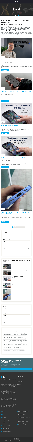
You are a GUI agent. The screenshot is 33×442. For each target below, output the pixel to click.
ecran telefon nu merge (17, 343)
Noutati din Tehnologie (6, 239)
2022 (4, 313)
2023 (5, 315)
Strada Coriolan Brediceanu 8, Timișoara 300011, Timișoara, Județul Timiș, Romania (24, 379)
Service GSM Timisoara (5, 426)
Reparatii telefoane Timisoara (7, 243)
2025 (4, 320)
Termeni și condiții (5, 419)
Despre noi (3, 411)
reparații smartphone (15, 340)
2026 (4, 322)
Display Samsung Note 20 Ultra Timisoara (24, 424)
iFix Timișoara (24, 333)
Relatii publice (5, 241)
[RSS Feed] (18, 439)
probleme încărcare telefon (8, 347)
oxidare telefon (16, 334)
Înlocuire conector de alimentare (23, 421)
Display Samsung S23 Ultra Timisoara (24, 423)
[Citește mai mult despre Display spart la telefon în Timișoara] (16, 113)
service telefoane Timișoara (21, 331)
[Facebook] (14, 439)
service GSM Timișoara (23, 334)
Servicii (3, 412)
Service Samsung (6, 250)
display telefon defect (7, 340)
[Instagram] (16, 439)
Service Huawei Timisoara (6, 428)
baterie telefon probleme (7, 351)
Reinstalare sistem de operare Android (24, 417)
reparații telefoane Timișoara (8, 333)
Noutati (3, 414)
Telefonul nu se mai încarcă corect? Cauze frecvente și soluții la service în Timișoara (16, 213)
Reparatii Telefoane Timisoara (6, 420)
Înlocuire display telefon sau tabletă (23, 411)
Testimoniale (4, 417)
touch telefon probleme (18, 344)
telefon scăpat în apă (7, 331)
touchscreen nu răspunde (8, 341)
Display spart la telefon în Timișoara (9, 125)
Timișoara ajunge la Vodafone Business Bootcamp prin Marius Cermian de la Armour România (16, 60)
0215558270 (20, 384)
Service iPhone (5, 246)
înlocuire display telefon (25, 341)
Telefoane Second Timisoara (7, 253)
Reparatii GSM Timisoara (6, 425)
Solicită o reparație (16, 369)
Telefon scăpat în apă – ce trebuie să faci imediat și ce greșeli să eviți (16, 92)
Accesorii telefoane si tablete (7, 234)
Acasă (15, 15)
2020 (4, 311)
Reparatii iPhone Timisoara (6, 422)
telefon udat (14, 331)
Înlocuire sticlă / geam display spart (23, 412)
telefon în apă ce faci (17, 333)
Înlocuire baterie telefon (22, 414)
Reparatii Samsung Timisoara (6, 423)
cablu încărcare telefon (22, 350)
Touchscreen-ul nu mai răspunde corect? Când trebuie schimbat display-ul (14, 158)
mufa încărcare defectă (7, 350)
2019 (4, 308)
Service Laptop (5, 248)
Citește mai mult (5, 70)
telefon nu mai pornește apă (8, 334)
